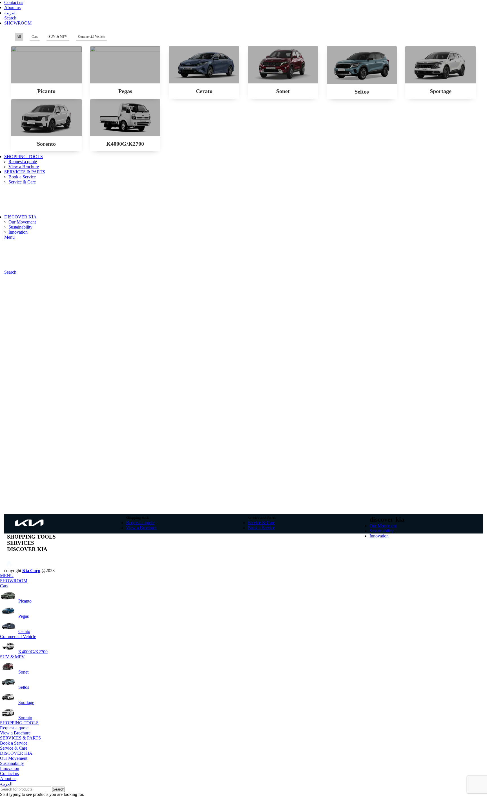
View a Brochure (23, 166)
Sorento (46, 144)
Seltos (362, 91)
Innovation (18, 232)
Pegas (125, 91)
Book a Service (22, 176)
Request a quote (22, 161)
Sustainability (20, 227)
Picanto (46, 91)
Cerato (204, 91)
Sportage (440, 91)
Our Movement (22, 222)
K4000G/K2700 (125, 144)
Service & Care (22, 182)
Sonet (283, 91)
